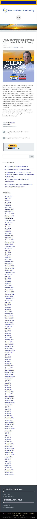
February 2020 (9, 366)
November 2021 (9, 320)
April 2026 (8, 205)
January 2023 (9, 290)
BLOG (13, 513)
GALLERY (15, 515)
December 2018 (9, 396)
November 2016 (9, 450)
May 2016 (8, 463)
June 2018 (8, 409)
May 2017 (8, 437)
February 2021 (9, 340)
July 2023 (7, 277)
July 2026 (7, 198)
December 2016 (9, 448)
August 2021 (8, 327)
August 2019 (8, 379)
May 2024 (8, 255)
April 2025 (8, 231)
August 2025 (8, 222)
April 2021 (8, 335)
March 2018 (8, 415)
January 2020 (9, 368)
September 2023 (10, 272)
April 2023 (8, 283)
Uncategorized (11, 122)
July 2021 (7, 329)
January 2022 (9, 316)
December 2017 (9, 422)
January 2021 (9, 342)
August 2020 (8, 353)
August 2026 (8, 196)
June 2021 (8, 331)
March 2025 (8, 233)
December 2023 (9, 266)
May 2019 (8, 385)
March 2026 (8, 207)
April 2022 (8, 309)
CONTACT (21, 515)
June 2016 (8, 461)
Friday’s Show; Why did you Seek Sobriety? (17, 169)
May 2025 (8, 229)
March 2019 (8, 389)
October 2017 (9, 426)
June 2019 (8, 383)
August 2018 (8, 405)
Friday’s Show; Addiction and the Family (16, 166)
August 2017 (8, 431)
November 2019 (9, 372)
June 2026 (8, 201)
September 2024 (10, 246)
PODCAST (25, 513)
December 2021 (9, 318)
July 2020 (7, 355)
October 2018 (9, 400)
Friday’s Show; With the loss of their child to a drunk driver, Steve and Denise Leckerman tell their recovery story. (19, 174)
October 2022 (9, 296)
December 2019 (9, 370)
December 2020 (9, 344)
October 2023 (9, 270)
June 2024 (8, 253)
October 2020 (9, 348)
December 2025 (9, 214)
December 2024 (9, 240)
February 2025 (9, 235)
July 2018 (7, 407)
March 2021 (8, 337)
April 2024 (8, 257)
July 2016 (7, 459)
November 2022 (9, 294)
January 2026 (9, 211)
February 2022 (9, 313)
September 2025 (10, 220)
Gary (22, 47)
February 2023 (9, 287)
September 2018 (10, 402)
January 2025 (9, 237)
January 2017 (9, 446)
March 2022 (8, 311)
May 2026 (8, 203)
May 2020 (8, 359)
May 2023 (8, 281)
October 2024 (9, 244)
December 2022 (9, 292)
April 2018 (8, 413)
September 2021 (10, 324)
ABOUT (9, 513)
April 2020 (8, 361)
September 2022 (10, 298)
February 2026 (9, 209)
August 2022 (8, 300)
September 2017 (10, 429)
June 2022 (8, 305)
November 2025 (9, 216)
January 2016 (9, 472)
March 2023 (8, 285)
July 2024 (7, 251)
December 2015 (9, 474)
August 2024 (8, 248)
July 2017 (7, 433)
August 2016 (8, 457)
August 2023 (8, 274)
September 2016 (10, 455)
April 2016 (8, 465)
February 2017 (9, 444)
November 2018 (9, 398)
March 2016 (8, 468)
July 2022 (7, 303)
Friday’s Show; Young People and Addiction (17, 138)
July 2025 (7, 225)
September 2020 (10, 350)
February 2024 (9, 261)
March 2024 (8, 259)
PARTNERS (18, 513)
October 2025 (9, 218)
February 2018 (9, 418)
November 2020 (9, 346)
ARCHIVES (31, 513)
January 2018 (9, 420)
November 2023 (9, 268)
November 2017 (9, 424)
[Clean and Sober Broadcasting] (18, 10)
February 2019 (9, 392)
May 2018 (8, 411)
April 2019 (8, 387)
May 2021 (8, 333)
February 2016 (9, 470)
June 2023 (8, 279)
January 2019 (9, 394)
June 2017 (8, 435)
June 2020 (8, 357)
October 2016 (9, 452)
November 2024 (9, 242)
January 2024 (9, 264)
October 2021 (9, 322)
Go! (32, 156)
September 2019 (10, 376)
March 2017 (8, 442)
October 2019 (9, 374)
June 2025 (8, 227)
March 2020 (8, 363)
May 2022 (8, 307)
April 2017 (8, 439)
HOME (4, 513)
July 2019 (7, 381)
